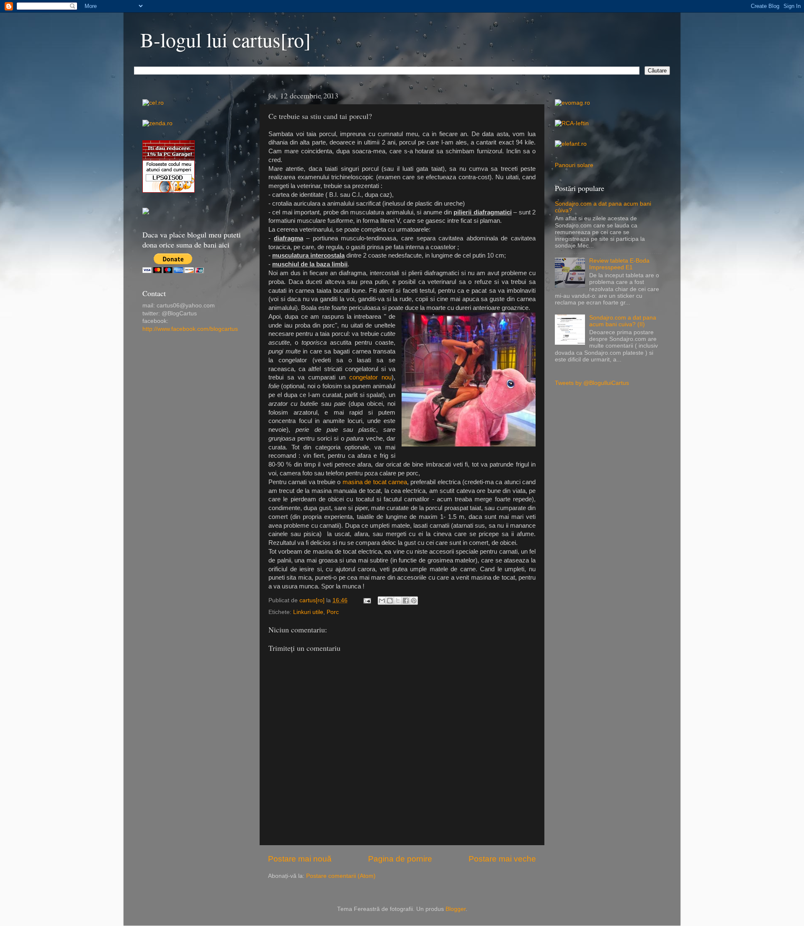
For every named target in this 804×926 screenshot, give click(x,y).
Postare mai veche (502, 858)
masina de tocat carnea (375, 482)
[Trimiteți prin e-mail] (382, 600)
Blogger (456, 909)
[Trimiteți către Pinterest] (414, 600)
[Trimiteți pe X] (398, 600)
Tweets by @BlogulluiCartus (592, 383)
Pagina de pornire (400, 858)
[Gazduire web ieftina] (145, 212)
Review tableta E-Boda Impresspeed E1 (619, 264)
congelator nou (370, 377)
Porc (333, 612)
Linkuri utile (308, 612)
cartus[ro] (312, 600)
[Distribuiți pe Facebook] (406, 600)
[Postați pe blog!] (390, 600)
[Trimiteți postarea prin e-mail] (367, 600)
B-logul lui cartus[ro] (225, 39)
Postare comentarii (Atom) (341, 876)
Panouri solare (574, 165)
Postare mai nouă (300, 858)
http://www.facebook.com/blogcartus (190, 329)
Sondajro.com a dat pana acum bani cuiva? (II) (622, 321)
